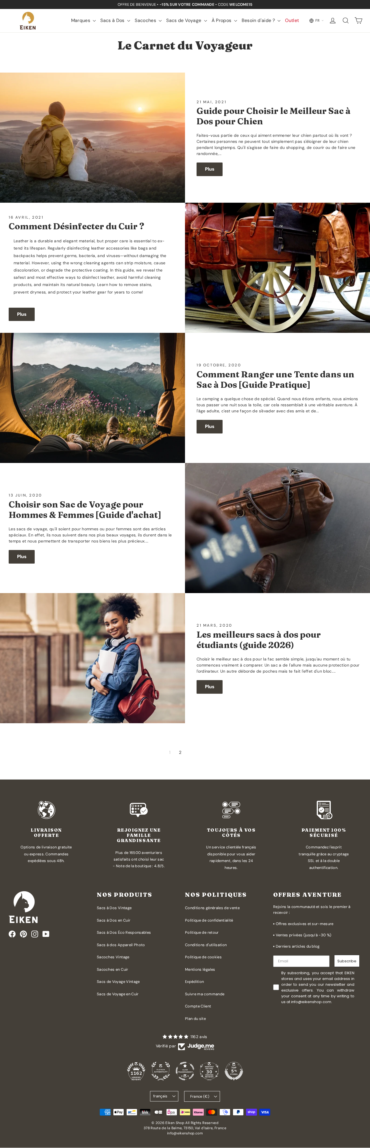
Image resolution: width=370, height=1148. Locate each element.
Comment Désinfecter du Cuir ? (76, 226)
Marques (81, 20)
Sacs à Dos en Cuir (113, 920)
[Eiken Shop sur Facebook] (12, 934)
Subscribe (346, 961)
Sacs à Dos (113, 20)
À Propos (222, 20)
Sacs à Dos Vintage (114, 907)
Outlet (292, 20)
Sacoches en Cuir (112, 969)
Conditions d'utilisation (206, 944)
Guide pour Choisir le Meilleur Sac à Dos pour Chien (274, 116)
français (160, 1096)
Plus (209, 169)
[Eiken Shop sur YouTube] (45, 934)
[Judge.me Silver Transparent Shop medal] (185, 1071)
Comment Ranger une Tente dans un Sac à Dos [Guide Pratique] (275, 379)
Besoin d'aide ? (259, 20)
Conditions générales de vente (212, 907)
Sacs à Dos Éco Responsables (124, 932)
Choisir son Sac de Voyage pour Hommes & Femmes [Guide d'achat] (85, 509)
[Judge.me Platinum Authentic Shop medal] (160, 1071)
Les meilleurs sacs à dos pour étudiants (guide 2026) (259, 639)
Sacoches (146, 20)
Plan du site (195, 1018)
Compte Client (198, 1006)
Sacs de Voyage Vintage (118, 981)
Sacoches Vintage (113, 957)
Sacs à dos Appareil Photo (121, 944)
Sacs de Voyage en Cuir (118, 994)
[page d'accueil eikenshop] (28, 20)
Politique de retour (202, 932)
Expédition (194, 981)
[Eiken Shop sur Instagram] (34, 934)
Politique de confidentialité (209, 920)
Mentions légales (200, 969)
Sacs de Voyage (184, 20)
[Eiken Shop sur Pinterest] (23, 934)
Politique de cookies (203, 957)
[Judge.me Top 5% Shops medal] (234, 1071)
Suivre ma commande (204, 994)
